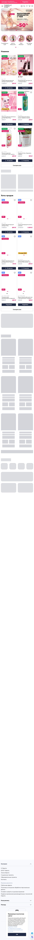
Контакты (3, 879)
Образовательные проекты (9, 877)
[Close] (31, 2)
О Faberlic (4, 868)
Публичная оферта (6, 885)
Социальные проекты (7, 875)
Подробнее (25, 2)
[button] (17, 2)
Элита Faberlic (5, 873)
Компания (4, 864)
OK (17, 934)
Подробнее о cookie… (13, 927)
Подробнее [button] (25, 88)
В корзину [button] (9, 88)
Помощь (3, 905)
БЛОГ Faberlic (5, 870)
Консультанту (5, 900)
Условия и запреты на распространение (12, 892)
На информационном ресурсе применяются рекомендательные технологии (15, 930)
